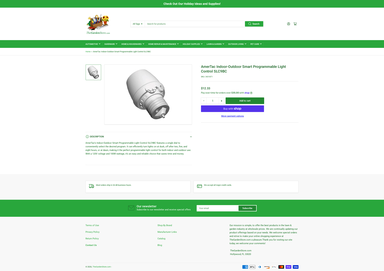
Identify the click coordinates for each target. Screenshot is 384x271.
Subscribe (247, 208)
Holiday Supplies (191, 44)
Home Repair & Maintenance (162, 44)
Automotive (92, 44)
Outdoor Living (236, 44)
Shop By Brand (165, 225)
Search (255, 24)
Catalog (161, 238)
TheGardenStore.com (102, 267)
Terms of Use (92, 225)
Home (88, 51)
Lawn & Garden (214, 44)
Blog (160, 245)
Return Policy (92, 238)
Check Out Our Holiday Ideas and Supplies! (192, 4)
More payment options (232, 116)
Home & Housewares (131, 44)
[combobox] (204, 24)
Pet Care (254, 44)
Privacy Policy (92, 232)
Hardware (109, 44)
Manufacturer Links (167, 232)
